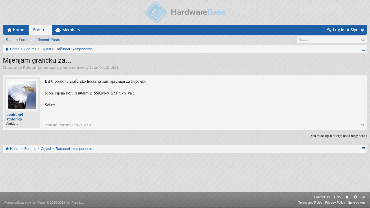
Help (337, 197)
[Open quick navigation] (363, 49)
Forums (40, 29)
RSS (364, 197)
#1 (362, 125)
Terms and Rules (310, 202)
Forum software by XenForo (44, 202)
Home (347, 197)
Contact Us (322, 197)
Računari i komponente (39, 67)
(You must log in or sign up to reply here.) (338, 136)
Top (355, 197)
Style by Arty (357, 202)
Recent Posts (48, 40)
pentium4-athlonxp (85, 67)
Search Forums (19, 40)
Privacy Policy (335, 202)
